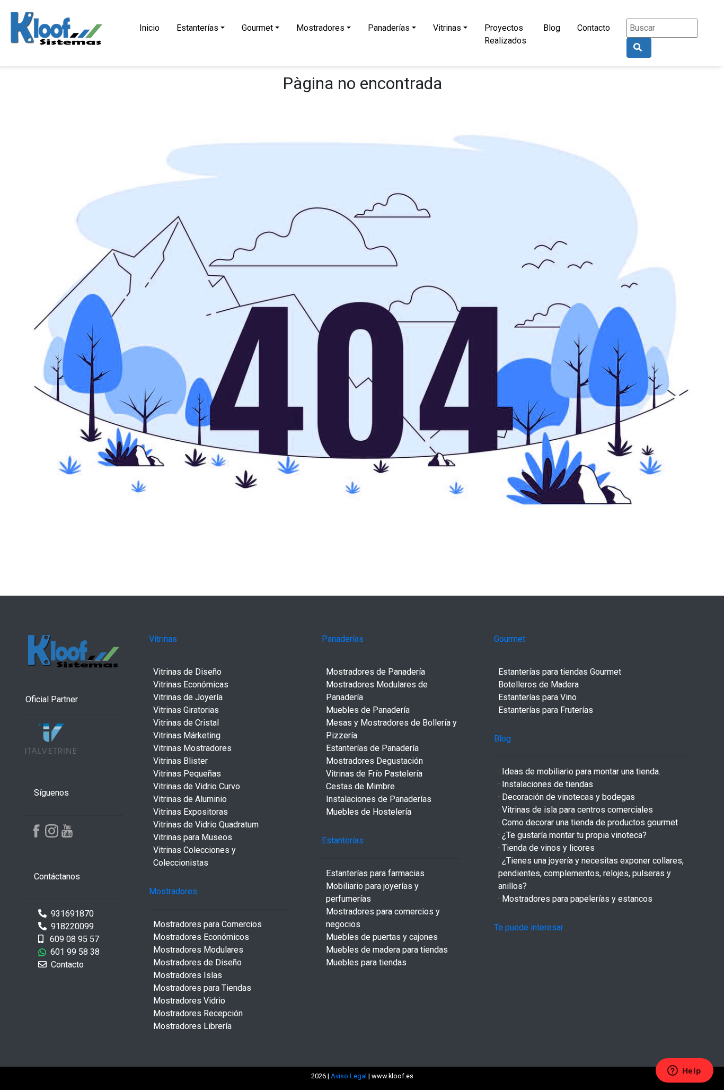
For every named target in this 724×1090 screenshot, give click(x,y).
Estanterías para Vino (537, 697)
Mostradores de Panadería (375, 672)
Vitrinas (447, 28)
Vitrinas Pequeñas (187, 774)
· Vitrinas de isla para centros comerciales (575, 810)
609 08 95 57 (73, 939)
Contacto (593, 28)
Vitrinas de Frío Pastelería (374, 774)
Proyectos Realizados (505, 34)
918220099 (71, 926)
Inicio (149, 28)
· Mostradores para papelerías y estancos (575, 899)
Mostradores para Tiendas (202, 988)
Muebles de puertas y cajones (382, 937)
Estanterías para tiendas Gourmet (559, 672)
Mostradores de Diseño (197, 962)
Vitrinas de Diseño (187, 672)
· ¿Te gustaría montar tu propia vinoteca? (572, 835)
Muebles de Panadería (368, 710)
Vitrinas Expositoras (190, 812)
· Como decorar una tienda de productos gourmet (588, 822)
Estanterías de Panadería (372, 748)
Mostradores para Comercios (207, 924)
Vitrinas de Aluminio (190, 799)
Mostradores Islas (187, 975)
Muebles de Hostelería (368, 812)
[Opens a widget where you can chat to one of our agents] (684, 1071)
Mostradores (320, 28)
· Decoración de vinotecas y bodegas (566, 797)
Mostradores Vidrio (189, 1001)
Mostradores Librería (192, 1026)
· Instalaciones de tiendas (545, 784)
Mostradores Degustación (374, 761)
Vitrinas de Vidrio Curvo (196, 786)
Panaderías (389, 28)
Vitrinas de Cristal (186, 723)
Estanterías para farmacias (375, 873)
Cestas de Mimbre (360, 786)
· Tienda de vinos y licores (546, 848)
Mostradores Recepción (198, 1013)
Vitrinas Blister (180, 761)
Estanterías (197, 28)
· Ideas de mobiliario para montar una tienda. (579, 771)
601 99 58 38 (73, 952)
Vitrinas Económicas (190, 684)
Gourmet (257, 28)
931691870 (71, 914)
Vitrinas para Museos (192, 837)
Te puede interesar (528, 927)
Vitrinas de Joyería (188, 697)
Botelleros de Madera (538, 684)
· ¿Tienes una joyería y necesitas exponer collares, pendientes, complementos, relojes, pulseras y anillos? (591, 873)
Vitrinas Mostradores (192, 748)
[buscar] (638, 48)
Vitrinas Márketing (186, 735)
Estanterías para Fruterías (545, 710)
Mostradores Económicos (201, 937)
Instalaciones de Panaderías (378, 799)
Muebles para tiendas (366, 962)
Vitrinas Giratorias (186, 710)
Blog (551, 28)
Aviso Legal (349, 1076)
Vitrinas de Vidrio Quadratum (206, 824)
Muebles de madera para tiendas (387, 950)
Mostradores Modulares (198, 950)
